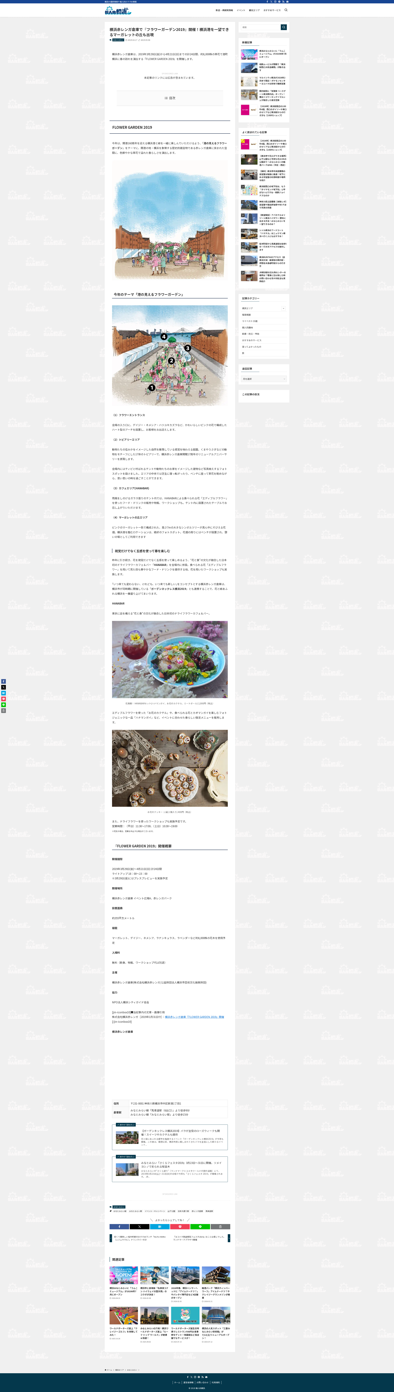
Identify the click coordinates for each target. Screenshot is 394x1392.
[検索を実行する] (284, 27)
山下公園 (171, 1211)
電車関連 (246, 314)
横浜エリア (247, 308)
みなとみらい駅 (135, 1211)
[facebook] (267, 1)
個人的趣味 (247, 327)
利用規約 (216, 1382)
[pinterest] (279, 1)
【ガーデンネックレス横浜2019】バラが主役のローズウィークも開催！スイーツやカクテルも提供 (180, 1132)
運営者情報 (188, 1382)
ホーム (177, 1382)
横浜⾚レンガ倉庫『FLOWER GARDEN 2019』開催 (194, 1017)
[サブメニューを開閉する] (283, 308)
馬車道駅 (209, 1211)
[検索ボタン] (286, 10)
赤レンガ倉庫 (197, 1211)
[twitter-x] (271, 1)
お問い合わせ (203, 1382)
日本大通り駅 (183, 1211)
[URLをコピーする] (220, 1226)
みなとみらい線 (119, 1211)
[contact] (287, 1)
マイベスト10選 (249, 321)
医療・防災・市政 (250, 333)
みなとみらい (118, 40)
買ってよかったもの (251, 346)
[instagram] (275, 1)
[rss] (283, 1)
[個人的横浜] (118, 10)
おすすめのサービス (251, 340)
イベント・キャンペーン (155, 1211)
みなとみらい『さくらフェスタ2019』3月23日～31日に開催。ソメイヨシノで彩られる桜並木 (181, 1164)
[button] (119, 1226)
